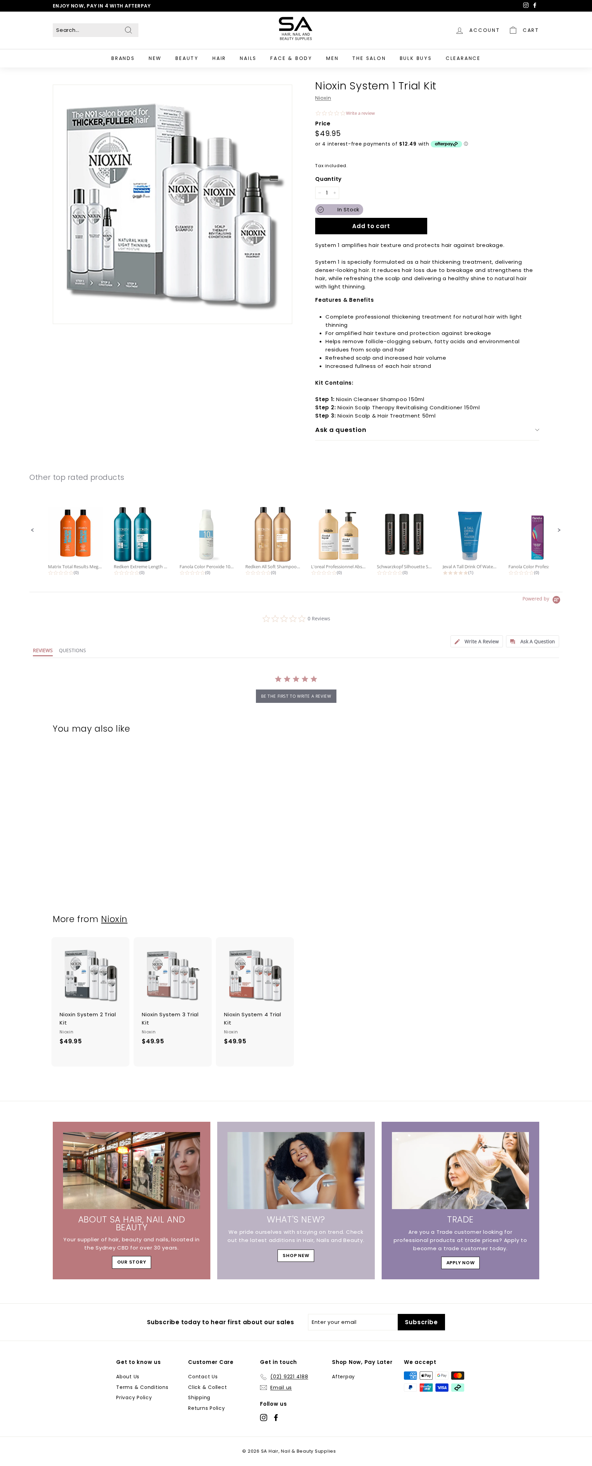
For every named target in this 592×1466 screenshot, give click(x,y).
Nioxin (323, 97)
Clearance (463, 58)
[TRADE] (460, 1170)
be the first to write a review (296, 696)
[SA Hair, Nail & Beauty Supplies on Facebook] (276, 1417)
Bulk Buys (416, 58)
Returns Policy (206, 1408)
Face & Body (291, 58)
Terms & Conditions (142, 1387)
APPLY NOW (460, 1262)
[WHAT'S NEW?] (296, 1170)
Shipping (199, 1397)
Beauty (187, 58)
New (155, 58)
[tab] (477, 641)
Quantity (328, 179)
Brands (123, 58)
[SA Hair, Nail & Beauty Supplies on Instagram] (263, 1417)
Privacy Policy (134, 1397)
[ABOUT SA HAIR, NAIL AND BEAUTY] (131, 1170)
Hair (219, 58)
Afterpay (343, 1376)
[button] (32, 530)
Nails (248, 58)
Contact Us (203, 1376)
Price (323, 123)
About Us (127, 1376)
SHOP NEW (296, 1255)
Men (332, 58)
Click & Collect (207, 1387)
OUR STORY (131, 1262)
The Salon (369, 58)
